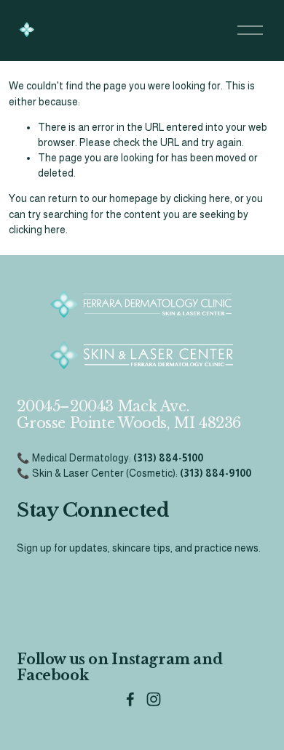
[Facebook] (130, 699)
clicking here (201, 198)
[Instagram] (153, 699)
